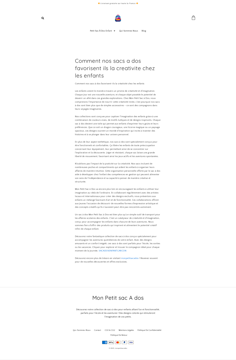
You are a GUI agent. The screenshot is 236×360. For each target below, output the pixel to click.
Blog (144, 31)
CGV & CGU (110, 330)
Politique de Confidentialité (149, 330)
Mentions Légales (126, 330)
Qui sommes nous (128, 31)
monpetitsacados (130, 258)
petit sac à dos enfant (101, 31)
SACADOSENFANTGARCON (112, 251)
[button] (42, 18)
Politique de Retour (118, 335)
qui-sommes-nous (82, 330)
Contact (97, 330)
